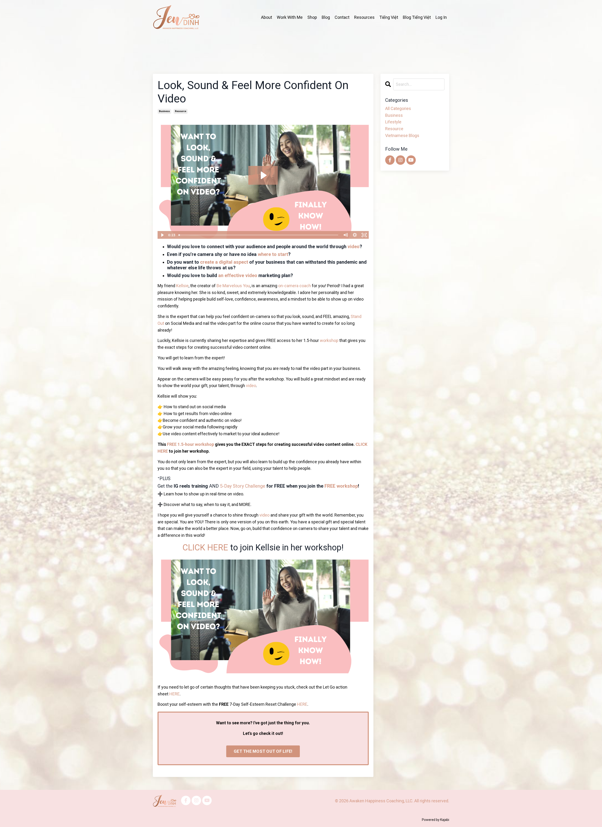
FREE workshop (341, 486)
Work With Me (290, 17)
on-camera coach (294, 285)
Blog (326, 17)
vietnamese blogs (402, 135)
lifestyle (393, 121)
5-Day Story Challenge (242, 486)
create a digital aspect (224, 262)
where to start (273, 254)
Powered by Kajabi (435, 820)
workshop (329, 340)
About (266, 17)
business (164, 111)
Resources (364, 17)
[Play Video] (162, 235)
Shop (312, 17)
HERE (174, 693)
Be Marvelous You (233, 285)
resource (180, 111)
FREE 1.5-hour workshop (190, 444)
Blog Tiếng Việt (417, 17)
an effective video (237, 275)
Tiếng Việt (388, 17)
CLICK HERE (205, 548)
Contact (342, 17)
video (354, 246)
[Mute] (345, 235)
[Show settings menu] (355, 235)
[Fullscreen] (364, 235)
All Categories (398, 108)
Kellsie (182, 285)
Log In (441, 17)
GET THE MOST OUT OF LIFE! (263, 751)
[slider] (258, 235)
